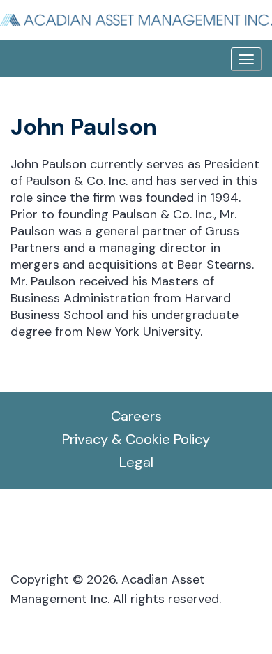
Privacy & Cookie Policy (136, 439)
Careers (136, 416)
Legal (136, 462)
